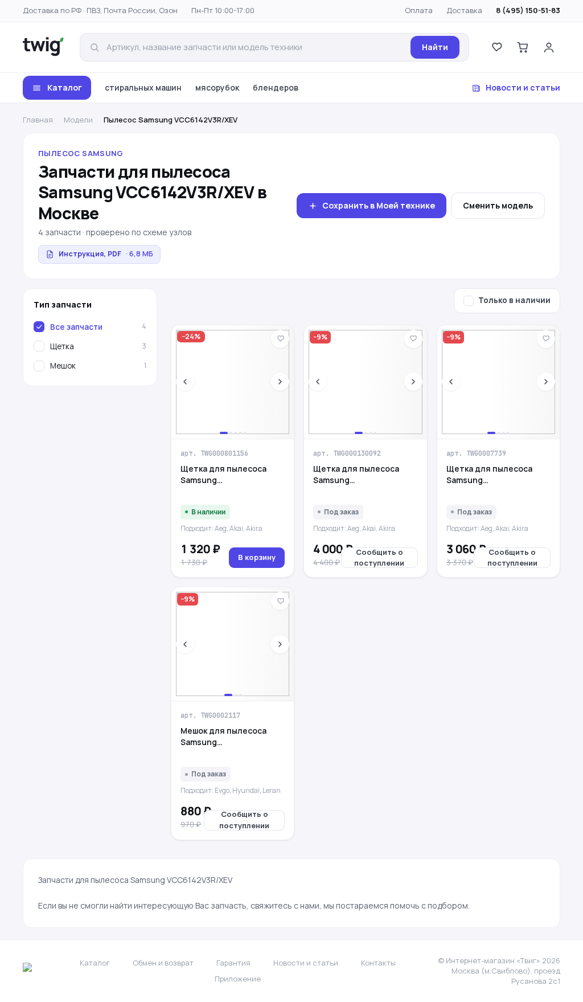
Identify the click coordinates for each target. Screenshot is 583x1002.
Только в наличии (514, 300)
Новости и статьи (523, 87)
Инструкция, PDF (106, 254)
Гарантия (233, 963)
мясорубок (217, 87)
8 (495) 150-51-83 (528, 10)
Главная (38, 119)
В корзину (257, 557)
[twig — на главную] (43, 47)
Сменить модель (498, 205)
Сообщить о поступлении (379, 557)
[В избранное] (280, 339)
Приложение (238, 979)
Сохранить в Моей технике (378, 205)
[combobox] (255, 47)
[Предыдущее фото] (185, 382)
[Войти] (548, 47)
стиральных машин (143, 87)
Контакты (378, 963)
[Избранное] (496, 47)
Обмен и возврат (163, 963)
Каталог (64, 87)
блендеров (275, 87)
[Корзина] (522, 47)
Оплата (419, 10)
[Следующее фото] (280, 382)
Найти (435, 47)
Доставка (464, 10)
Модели (78, 119)
